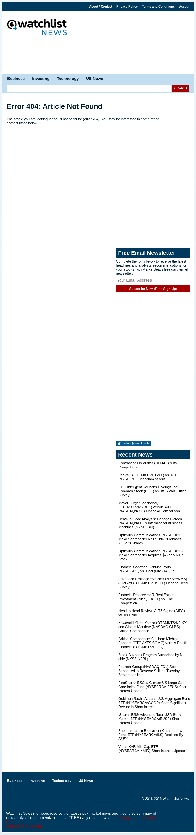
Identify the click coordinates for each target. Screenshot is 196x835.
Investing (40, 78)
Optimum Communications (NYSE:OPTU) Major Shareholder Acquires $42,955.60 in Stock (151, 555)
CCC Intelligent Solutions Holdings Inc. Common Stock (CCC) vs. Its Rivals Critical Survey (152, 491)
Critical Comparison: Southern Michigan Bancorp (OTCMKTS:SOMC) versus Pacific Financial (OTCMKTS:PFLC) (153, 643)
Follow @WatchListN (135, 443)
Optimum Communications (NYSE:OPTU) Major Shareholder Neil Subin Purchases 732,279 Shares (151, 539)
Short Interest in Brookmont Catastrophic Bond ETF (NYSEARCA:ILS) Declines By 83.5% (150, 735)
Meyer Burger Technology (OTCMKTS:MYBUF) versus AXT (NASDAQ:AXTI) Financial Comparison (149, 507)
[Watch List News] (37, 27)
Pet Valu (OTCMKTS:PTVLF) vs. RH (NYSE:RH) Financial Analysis (147, 477)
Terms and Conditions (158, 6)
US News (94, 78)
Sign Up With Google (24, 826)
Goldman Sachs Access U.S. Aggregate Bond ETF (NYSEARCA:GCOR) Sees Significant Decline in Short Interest (154, 703)
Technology (68, 78)
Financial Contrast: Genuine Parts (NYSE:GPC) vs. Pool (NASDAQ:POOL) (150, 569)
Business (16, 78)
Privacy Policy (127, 6)
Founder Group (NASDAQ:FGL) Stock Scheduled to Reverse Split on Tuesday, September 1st (149, 671)
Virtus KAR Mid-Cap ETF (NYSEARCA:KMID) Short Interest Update (151, 749)
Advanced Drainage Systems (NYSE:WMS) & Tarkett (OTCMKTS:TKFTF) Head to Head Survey (153, 583)
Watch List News (176, 799)
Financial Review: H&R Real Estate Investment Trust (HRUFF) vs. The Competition (146, 599)
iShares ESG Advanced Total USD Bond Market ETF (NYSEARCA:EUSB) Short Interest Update (149, 719)
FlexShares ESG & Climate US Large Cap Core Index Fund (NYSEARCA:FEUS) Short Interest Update (152, 687)
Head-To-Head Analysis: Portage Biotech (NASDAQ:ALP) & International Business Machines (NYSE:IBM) (150, 523)
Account (185, 6)
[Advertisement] (98, 56)
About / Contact (100, 6)
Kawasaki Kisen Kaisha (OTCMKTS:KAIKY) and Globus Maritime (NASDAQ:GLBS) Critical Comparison (153, 627)
